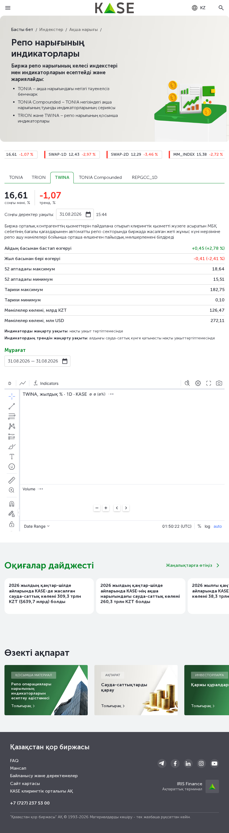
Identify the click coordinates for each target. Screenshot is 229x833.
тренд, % (47, 203)
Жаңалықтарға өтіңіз (189, 565)
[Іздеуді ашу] (221, 7)
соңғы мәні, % (17, 203)
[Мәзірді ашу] (7, 7)
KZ (203, 7)
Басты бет (22, 29)
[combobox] (198, 7)
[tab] (15, 177)
